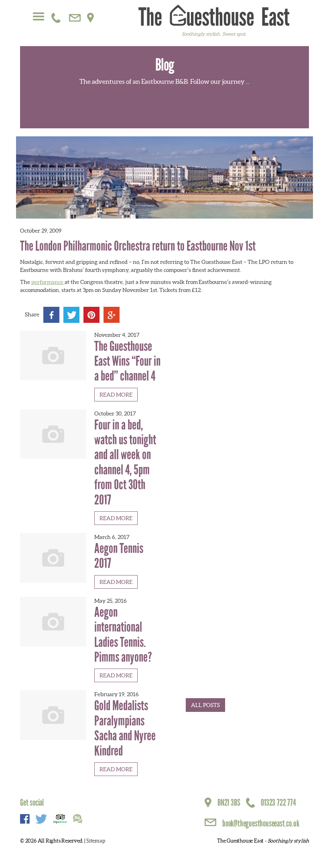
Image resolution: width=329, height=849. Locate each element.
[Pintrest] (91, 315)
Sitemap (95, 841)
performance (48, 282)
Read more (116, 394)
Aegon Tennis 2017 (118, 555)
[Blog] (77, 819)
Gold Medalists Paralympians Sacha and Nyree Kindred (125, 728)
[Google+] (112, 315)
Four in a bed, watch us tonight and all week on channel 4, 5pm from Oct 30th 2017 (125, 462)
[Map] (90, 16)
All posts (205, 705)
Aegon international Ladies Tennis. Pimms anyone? (123, 634)
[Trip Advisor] (60, 819)
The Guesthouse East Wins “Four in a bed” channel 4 (127, 361)
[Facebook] (51, 315)
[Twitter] (71, 315)
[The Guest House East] (214, 15)
